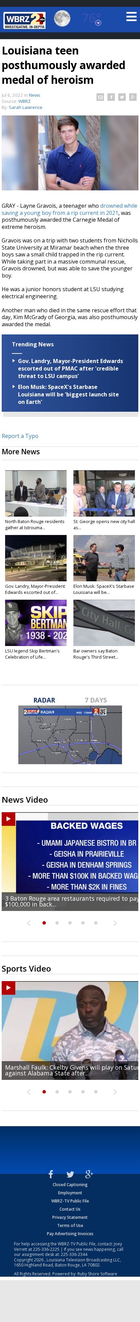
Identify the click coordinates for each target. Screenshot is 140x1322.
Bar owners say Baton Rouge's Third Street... (95, 654)
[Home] (25, 20)
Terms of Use (70, 1225)
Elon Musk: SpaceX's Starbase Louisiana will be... (103, 589)
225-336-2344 (74, 1254)
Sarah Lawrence (25, 107)
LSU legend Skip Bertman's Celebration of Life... (32, 654)
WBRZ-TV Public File (70, 1201)
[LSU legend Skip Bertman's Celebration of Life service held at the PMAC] (36, 623)
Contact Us (70, 1209)
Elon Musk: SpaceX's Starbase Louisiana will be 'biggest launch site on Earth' (68, 394)
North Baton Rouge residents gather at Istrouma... (35, 524)
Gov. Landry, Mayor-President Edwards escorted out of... (35, 589)
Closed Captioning (70, 1184)
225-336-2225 (46, 1249)
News (34, 95)
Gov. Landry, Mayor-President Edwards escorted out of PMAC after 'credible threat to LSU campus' (70, 368)
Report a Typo (20, 436)
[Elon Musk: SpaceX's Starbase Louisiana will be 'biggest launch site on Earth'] (104, 558)
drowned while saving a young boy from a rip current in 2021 (69, 209)
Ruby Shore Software (97, 1274)
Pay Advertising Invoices (70, 1234)
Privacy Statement (70, 1217)
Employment (70, 1193)
